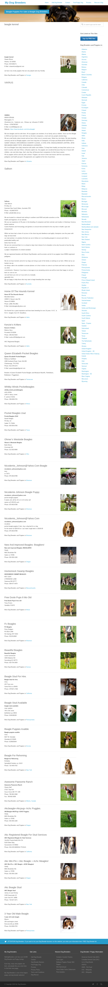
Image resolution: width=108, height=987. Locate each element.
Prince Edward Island (88, 280)
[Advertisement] (40, 41)
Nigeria (84, 242)
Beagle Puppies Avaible (16, 729)
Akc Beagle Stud (13, 887)
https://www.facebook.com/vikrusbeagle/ (22, 129)
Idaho (28, 317)
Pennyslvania (86, 270)
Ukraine (84, 346)
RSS (101, 984)
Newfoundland (86, 224)
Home (47, 2)
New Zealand (86, 239)
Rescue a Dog (98, 2)
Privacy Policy (35, 969)
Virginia (84, 368)
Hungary (84, 133)
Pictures (88, 2)
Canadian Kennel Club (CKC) (90, 959)
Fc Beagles (10, 623)
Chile (83, 85)
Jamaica (84, 158)
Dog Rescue (34, 975)
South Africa (85, 313)
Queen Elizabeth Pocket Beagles (21, 353)
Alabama (84, 49)
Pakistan (84, 265)
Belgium (84, 69)
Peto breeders (60, 972)
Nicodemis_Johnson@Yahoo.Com (21, 518)
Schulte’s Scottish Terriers (64, 957)
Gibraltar (84, 125)
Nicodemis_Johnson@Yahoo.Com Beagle (25, 465)
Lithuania (29, 161)
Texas (28, 430)
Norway (84, 250)
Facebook (97, 984)
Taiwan (84, 331)
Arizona (28, 746)
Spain (83, 321)
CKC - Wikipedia (87, 969)
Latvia (83, 171)
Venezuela (85, 363)
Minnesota (85, 204)
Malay (83, 186)
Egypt (83, 102)
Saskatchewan (86, 300)
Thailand (84, 338)
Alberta (28, 801)
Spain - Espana (86, 323)
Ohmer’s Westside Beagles (18, 439)
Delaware (84, 97)
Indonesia (85, 146)
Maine (83, 184)
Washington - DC (87, 374)
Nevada (84, 219)
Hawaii (84, 130)
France (84, 115)
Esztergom (85, 107)
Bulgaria (84, 77)
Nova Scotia (85, 252)
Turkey (84, 343)
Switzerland (85, 328)
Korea (83, 168)
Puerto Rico (85, 282)
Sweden (84, 326)
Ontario (84, 260)
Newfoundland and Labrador (90, 227)
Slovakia (84, 310)
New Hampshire (86, 229)
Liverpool (84, 176)
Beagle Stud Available (15, 702)
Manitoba (84, 191)
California (29, 693)
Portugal (84, 277)
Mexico (84, 199)
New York (29, 770)
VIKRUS (8, 82)
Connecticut (85, 90)
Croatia (84, 92)
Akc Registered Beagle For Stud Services (25, 834)
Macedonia (85, 181)
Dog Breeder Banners (37, 962)
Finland (84, 110)
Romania (84, 293)
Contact (67, 2)
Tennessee (29, 379)
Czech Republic (86, 95)
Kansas (28, 667)
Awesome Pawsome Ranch (18, 781)
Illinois (28, 404)
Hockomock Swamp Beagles (19, 571)
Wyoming (84, 381)
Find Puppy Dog (78, 2)
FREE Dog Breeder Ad (89, 941)
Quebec (84, 285)
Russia (84, 295)
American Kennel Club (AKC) (90, 957)
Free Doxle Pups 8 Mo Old (17, 597)
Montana (84, 211)
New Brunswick (86, 222)
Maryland (84, 194)
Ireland (84, 151)
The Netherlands (87, 341)
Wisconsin (85, 379)
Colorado (84, 87)
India (83, 140)
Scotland (84, 303)
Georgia (28, 75)
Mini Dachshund (61, 967)
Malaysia (84, 189)
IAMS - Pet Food (87, 967)
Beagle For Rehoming (15, 755)
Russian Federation (87, 298)
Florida (84, 113)
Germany (84, 120)
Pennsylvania (30, 719)
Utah (83, 361)
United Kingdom (86, 348)
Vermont (84, 366)
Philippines (85, 272)
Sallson (8, 168)
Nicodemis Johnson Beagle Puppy (21, 492)
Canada (33, 801)
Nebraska (84, 214)
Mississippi (85, 206)
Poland (84, 275)
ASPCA (84, 964)
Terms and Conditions (37, 972)
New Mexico (85, 234)
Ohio (27, 454)
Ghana (84, 123)
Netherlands (85, 217)
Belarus (84, 67)
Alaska (84, 52)
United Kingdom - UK (88, 351)
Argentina (84, 57)
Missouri (84, 209)
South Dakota (86, 318)
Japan (83, 161)
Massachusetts (31, 588)
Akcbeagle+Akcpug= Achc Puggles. (22, 808)
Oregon (28, 561)
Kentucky (84, 166)
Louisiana (84, 178)
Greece (84, 128)
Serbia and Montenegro (89, 308)
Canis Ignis (59, 959)
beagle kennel (11, 24)
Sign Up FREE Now (89, 38)
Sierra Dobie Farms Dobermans (66, 969)
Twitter (93, 984)
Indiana (84, 143)
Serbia (84, 305)
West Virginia (86, 376)
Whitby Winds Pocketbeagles (19, 386)
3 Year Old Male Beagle (16, 913)
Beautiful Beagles (13, 650)
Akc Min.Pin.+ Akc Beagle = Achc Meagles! (26, 861)
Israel (83, 153)
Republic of (85, 288)
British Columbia (87, 74)
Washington (85, 371)
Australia (28, 284)
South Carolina (86, 315)
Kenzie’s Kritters (12, 324)
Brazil (83, 72)
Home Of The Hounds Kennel (19, 291)
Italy (83, 156)
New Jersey (85, 232)
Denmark (84, 100)
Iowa (83, 148)
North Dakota (86, 247)
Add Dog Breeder (57, 2)
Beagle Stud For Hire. (15, 676)
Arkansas (29, 480)
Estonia (84, 105)
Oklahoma (85, 257)
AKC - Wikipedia (87, 972)
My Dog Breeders (15, 2)
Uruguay (84, 358)
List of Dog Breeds (87, 962)
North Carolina (86, 244)
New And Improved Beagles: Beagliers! (24, 544)
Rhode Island (86, 290)
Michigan (84, 201)
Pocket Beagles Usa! (15, 413)
